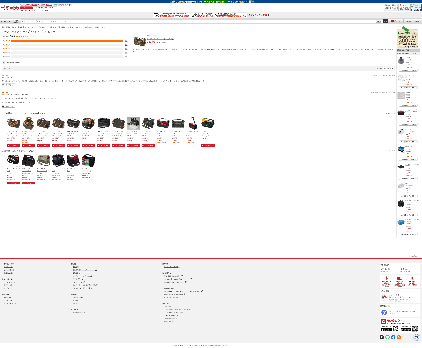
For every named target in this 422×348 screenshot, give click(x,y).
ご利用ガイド (388, 265)
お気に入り (418, 21)
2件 (126, 41)
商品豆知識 (7, 297)
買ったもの (408, 21)
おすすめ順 (387, 68)
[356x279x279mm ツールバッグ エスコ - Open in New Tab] (148, 123)
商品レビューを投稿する (13, 62)
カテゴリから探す (6, 21)
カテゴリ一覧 (8, 267)
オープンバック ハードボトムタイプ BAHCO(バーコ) (52, 27)
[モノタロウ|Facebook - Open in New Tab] (393, 339)
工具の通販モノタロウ (9, 27)
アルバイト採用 (78, 297)
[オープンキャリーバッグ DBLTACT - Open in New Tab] (13, 161)
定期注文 (35, 10)
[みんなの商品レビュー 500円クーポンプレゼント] (407, 47)
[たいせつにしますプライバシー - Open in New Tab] (416, 337)
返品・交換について (406, 271)
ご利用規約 (167, 306)
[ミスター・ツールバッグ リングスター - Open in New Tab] (58, 161)
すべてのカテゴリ (27, 21)
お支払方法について (406, 269)
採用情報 (74, 294)
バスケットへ (15, 145)
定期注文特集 (8, 285)
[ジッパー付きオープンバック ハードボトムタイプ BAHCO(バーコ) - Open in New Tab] (58, 123)
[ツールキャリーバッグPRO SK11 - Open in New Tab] (163, 123)
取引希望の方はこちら (80, 312)
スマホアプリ (8, 300)
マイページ (24, 10)
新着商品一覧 (8, 273)
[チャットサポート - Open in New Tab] (395, 7)
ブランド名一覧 (9, 270)
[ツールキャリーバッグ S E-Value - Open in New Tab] (73, 161)
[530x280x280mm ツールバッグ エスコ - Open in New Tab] (73, 123)
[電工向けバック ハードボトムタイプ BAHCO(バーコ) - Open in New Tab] (28, 123)
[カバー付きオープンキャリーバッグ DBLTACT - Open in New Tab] (43, 161)
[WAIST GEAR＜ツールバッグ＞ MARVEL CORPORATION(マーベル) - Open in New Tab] (28, 161)
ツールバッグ (29, 27)
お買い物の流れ (385, 269)
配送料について (385, 271)
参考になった (10, 84)
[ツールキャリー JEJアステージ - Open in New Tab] (88, 161)
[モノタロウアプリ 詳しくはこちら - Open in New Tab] (400, 321)
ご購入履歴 (44, 10)
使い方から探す (9, 288)
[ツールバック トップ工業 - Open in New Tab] (208, 123)
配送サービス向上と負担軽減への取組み (85, 285)
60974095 (25, 94)
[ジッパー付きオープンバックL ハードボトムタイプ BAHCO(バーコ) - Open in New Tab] (43, 123)
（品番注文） (16, 21)
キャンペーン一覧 (9, 282)
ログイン (26, 7)
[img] (10, 8)
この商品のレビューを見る (408, 70)
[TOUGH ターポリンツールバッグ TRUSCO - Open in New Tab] (103, 123)
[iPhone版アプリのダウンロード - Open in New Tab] (390, 329)
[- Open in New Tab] (386, 281)
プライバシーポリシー (171, 315)
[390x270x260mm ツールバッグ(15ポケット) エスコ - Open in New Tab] (133, 123)
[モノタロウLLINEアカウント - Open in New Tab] (387, 339)
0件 (126, 45)
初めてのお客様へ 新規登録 (45, 7)
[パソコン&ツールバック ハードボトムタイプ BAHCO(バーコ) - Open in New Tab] (118, 123)
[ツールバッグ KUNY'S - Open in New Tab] (88, 123)
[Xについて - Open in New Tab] (382, 339)
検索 (385, 21)
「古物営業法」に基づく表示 (173, 312)
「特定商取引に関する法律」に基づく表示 (177, 309)
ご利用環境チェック (170, 319)
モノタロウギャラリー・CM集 (82, 288)
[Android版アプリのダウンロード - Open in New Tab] (410, 329)
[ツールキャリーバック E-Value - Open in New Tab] (193, 123)
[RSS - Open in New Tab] (399, 339)
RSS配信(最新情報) (10, 303)
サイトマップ (168, 321)
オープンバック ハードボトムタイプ (160, 39)
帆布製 (20, 27)
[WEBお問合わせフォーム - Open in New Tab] (387, 7)
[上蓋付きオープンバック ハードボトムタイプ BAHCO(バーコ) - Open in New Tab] (13, 123)
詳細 (378, 21)
